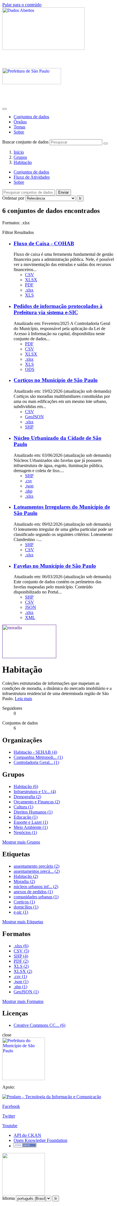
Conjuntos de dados (31, 116)
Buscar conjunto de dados (25, 142)
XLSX (31, 279)
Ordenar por (13, 198)
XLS (29, 295)
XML (30, 617)
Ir (80, 198)
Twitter (8, 1116)
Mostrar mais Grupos (21, 842)
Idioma (8, 1198)
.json (29, 485)
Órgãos (20, 121)
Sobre (19, 132)
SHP (29, 426)
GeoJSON (34, 416)
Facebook (11, 1106)
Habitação (23, 162)
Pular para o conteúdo (21, 4)
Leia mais (23, 698)
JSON (30, 607)
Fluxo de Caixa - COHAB (44, 243)
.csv (28, 480)
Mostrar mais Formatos (22, 1001)
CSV (29, 274)
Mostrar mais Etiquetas (22, 921)
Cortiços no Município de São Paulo (56, 380)
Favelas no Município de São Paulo (55, 566)
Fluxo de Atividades (32, 177)
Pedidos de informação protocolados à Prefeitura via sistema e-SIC (58, 309)
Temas (19, 126)
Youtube (9, 1125)
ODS (29, 369)
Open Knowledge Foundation (40, 1140)
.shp (28, 491)
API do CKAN (27, 1135)
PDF (29, 284)
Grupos (20, 157)
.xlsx (29, 290)
